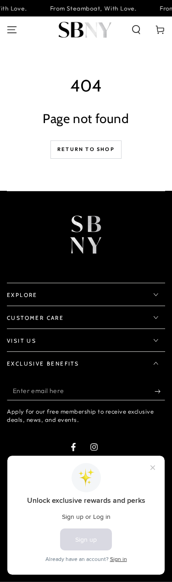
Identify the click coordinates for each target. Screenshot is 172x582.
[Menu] (12, 30)
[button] (136, 30)
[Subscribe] (160, 391)
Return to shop (86, 149)
